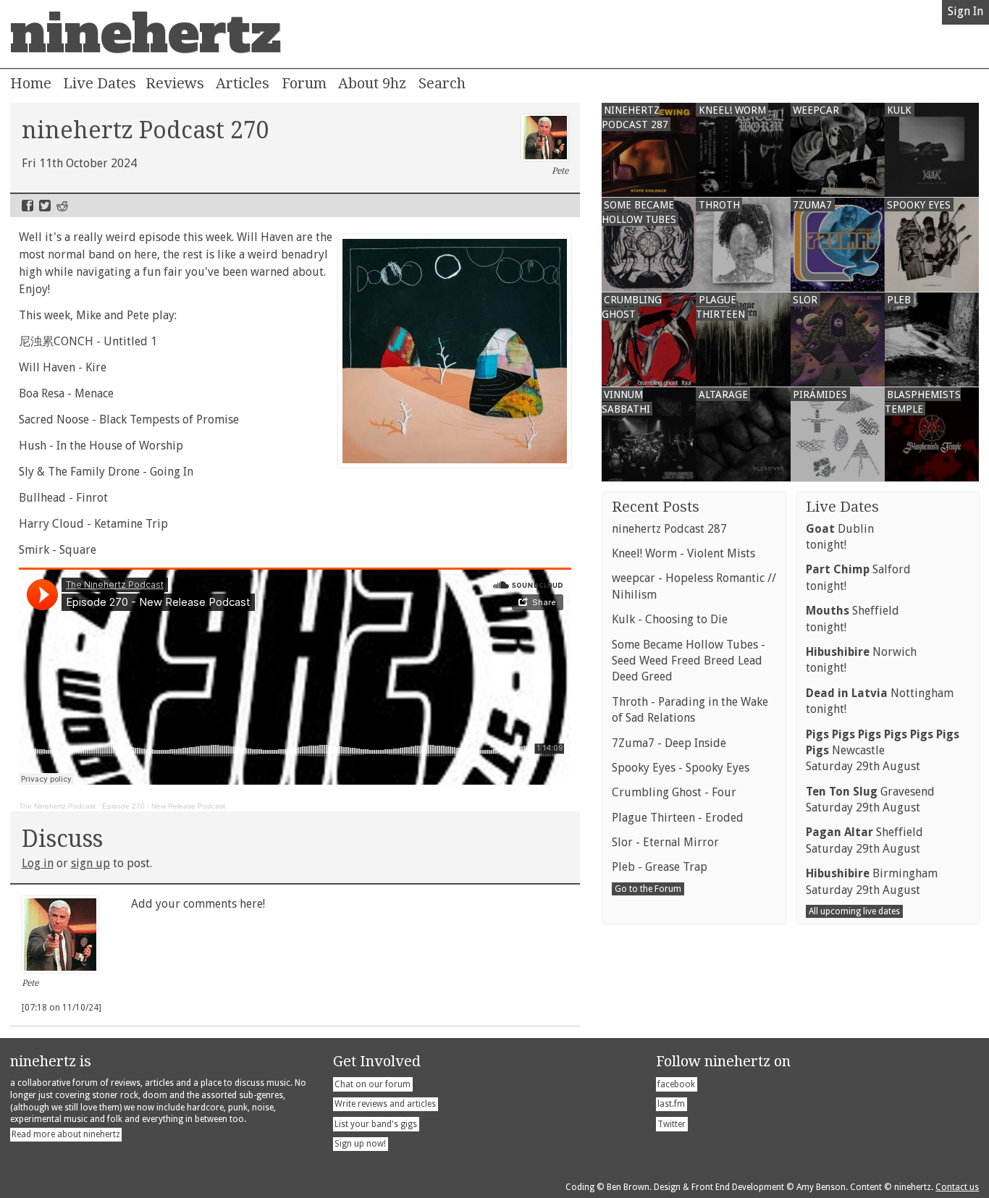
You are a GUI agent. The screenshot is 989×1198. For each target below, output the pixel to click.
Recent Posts (655, 506)
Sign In (965, 11)
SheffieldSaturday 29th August (864, 840)
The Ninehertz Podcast (57, 806)
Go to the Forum (648, 889)
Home (30, 83)
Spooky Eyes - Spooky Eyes (680, 768)
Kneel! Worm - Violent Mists (683, 553)
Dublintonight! (840, 537)
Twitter (45, 205)
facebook (676, 1084)
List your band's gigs (375, 1124)
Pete (560, 171)
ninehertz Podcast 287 (669, 529)
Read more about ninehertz (66, 1134)
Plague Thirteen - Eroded (678, 817)
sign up (90, 863)
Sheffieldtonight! (852, 618)
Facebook (27, 205)
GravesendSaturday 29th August (870, 799)
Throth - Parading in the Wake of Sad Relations (690, 710)
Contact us (957, 1187)
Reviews (175, 83)
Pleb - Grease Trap (659, 867)
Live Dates (99, 83)
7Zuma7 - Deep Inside (669, 743)
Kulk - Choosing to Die (670, 619)
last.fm (671, 1104)
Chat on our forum (372, 1084)
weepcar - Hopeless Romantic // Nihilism (694, 586)
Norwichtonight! (861, 660)
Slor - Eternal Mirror (665, 842)
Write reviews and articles (385, 1104)
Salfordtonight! (858, 577)
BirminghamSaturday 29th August (872, 881)
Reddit (62, 205)
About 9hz (372, 83)
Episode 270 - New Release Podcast (163, 806)
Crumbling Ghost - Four (674, 792)
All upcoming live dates (854, 911)
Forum (304, 83)
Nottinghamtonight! (880, 701)
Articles (242, 83)
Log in (38, 863)
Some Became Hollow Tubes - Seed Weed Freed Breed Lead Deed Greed (688, 661)
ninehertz (145, 34)
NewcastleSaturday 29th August (882, 750)
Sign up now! (360, 1144)
